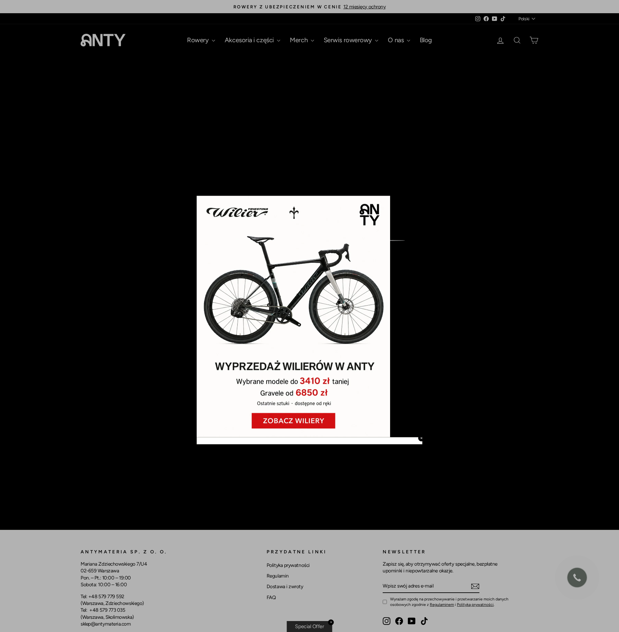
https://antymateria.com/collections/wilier (248, 191)
